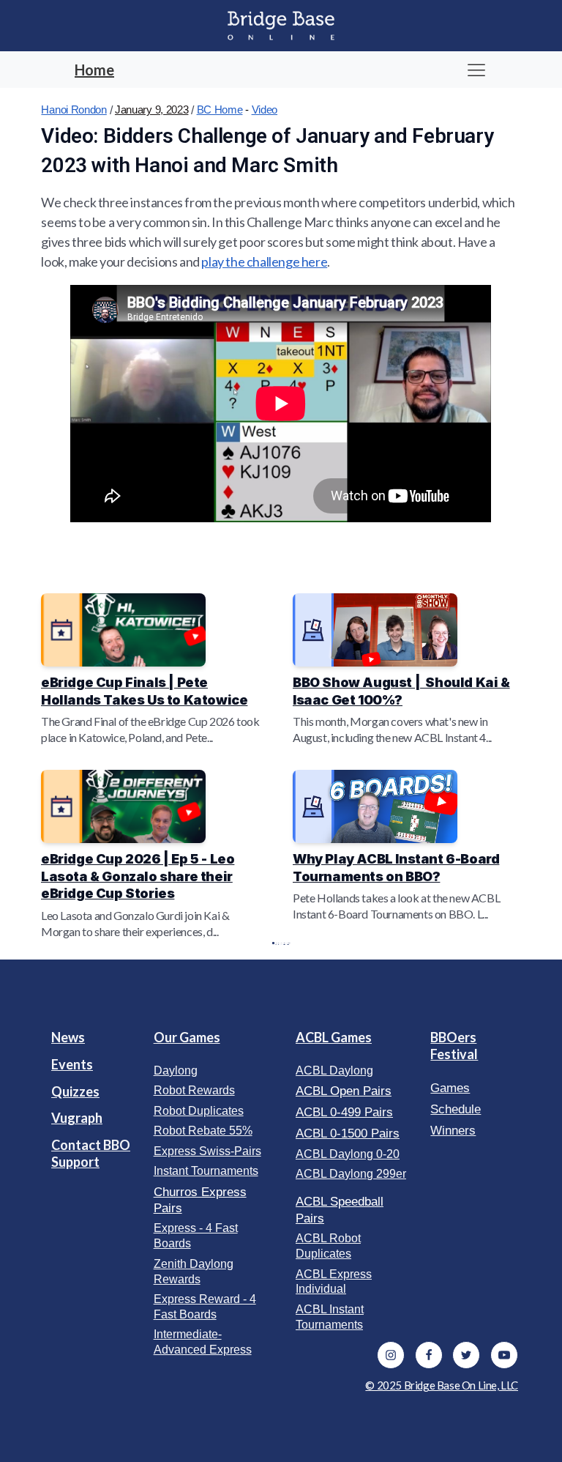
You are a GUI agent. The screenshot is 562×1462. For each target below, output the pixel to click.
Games (450, 1088)
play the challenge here (264, 261)
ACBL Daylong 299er (351, 1174)
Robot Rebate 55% (203, 1130)
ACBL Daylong (334, 1070)
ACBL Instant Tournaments (330, 1317)
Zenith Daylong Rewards (193, 1271)
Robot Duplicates (199, 1111)
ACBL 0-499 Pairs (344, 1112)
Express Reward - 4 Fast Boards (205, 1307)
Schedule (455, 1109)
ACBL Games (334, 1037)
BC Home (220, 109)
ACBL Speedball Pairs (339, 1210)
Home (94, 69)
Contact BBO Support (90, 1153)
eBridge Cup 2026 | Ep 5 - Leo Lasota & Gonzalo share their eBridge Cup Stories (137, 876)
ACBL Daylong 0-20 (348, 1154)
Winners (453, 1131)
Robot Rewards (194, 1090)
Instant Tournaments (206, 1171)
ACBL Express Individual (334, 1282)
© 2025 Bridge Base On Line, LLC (441, 1385)
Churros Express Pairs (200, 1200)
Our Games (187, 1037)
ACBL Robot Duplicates (328, 1246)
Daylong (176, 1070)
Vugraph (76, 1118)
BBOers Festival (454, 1045)
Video (265, 109)
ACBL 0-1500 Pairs (348, 1133)
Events (72, 1064)
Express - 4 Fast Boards (196, 1236)
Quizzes (75, 1091)
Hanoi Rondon (73, 109)
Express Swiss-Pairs (207, 1151)
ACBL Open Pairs (343, 1091)
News (68, 1037)
